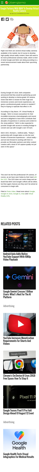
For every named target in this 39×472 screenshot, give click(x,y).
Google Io (16, 194)
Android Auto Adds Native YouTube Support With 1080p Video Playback (17, 256)
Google (32, 191)
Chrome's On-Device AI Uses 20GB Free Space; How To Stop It (19, 377)
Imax (23, 194)
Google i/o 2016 (6, 194)
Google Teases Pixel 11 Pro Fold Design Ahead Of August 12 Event (18, 411)
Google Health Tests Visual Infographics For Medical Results (18, 455)
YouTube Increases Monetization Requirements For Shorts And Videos (18, 340)
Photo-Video (11, 191)
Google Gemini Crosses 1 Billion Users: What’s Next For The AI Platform (18, 294)
